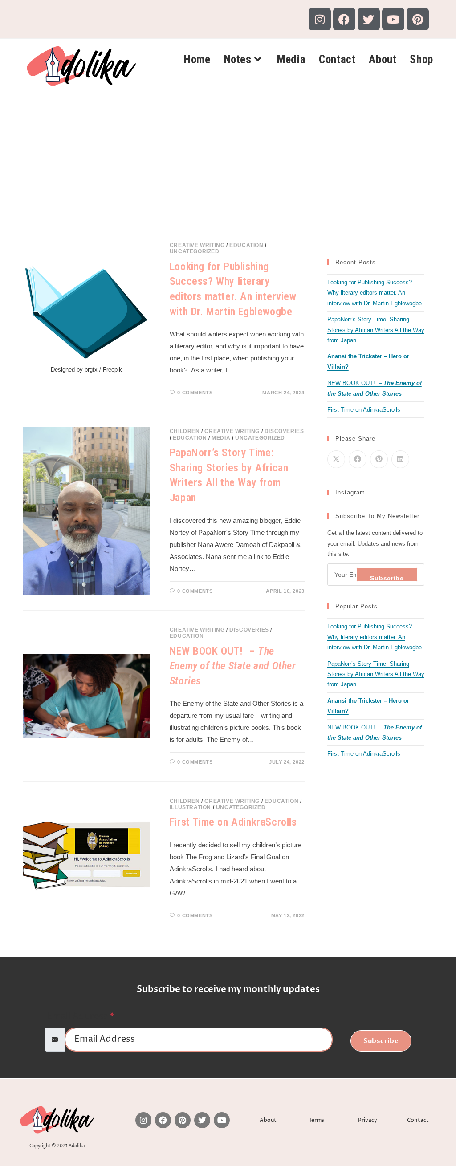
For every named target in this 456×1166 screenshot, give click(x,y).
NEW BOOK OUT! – (233, 666)
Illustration (190, 807)
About (268, 1120)
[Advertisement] (228, 163)
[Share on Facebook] (357, 459)
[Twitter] (369, 19)
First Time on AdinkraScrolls (233, 822)
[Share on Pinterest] (379, 459)
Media (221, 438)
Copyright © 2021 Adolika (57, 1146)
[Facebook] (344, 19)
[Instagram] (320, 19)
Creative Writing (197, 245)
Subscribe (386, 578)
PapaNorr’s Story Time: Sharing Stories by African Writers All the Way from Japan (375, 330)
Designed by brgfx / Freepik (86, 369)
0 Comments (194, 392)
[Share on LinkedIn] (400, 459)
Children (185, 431)
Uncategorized (195, 251)
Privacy (367, 1120)
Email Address (80, 1017)
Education (246, 245)
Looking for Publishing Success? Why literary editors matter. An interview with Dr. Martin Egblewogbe (374, 293)
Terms (316, 1120)
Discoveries (284, 431)
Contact (418, 1120)
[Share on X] (336, 459)
